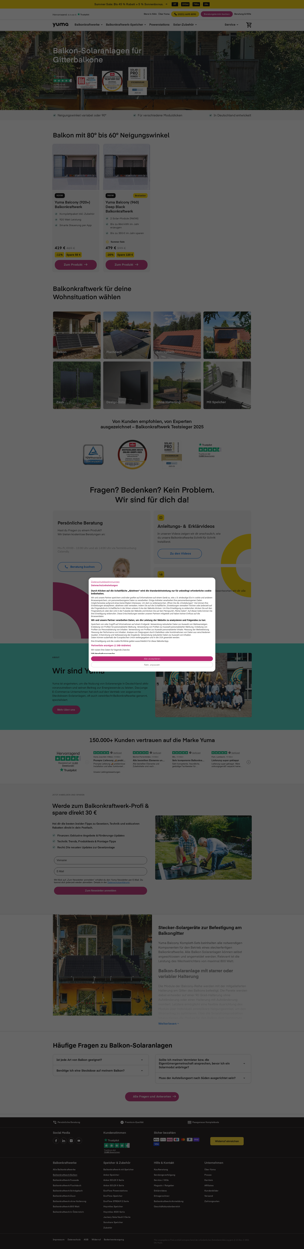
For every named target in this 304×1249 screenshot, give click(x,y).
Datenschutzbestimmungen (105, 581)
